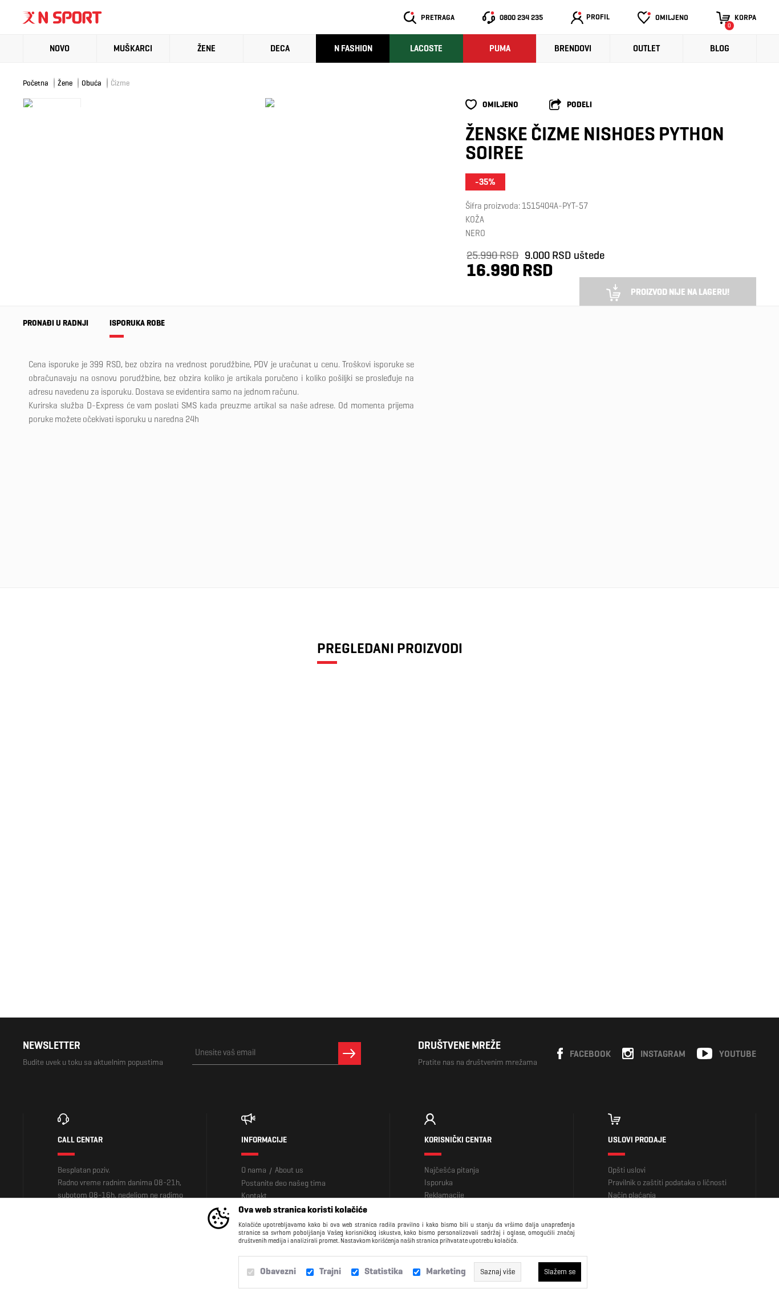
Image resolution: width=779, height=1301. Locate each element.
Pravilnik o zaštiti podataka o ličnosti (667, 1182)
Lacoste (426, 48)
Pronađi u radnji (55, 323)
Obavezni (278, 1271)
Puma (499, 48)
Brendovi (572, 48)
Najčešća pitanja (451, 1170)
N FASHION (353, 48)
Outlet (646, 48)
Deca (280, 48)
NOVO (60, 48)
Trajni (330, 1271)
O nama (253, 1170)
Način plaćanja (632, 1195)
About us (289, 1170)
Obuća (92, 83)
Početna (35, 83)
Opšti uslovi (627, 1170)
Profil (598, 17)
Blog (719, 48)
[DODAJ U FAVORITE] (86, 915)
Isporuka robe (137, 323)
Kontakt (254, 1196)
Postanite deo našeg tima (283, 1183)
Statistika (383, 1271)
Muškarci (132, 48)
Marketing (446, 1271)
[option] (270, 102)
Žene (206, 48)
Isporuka (438, 1182)
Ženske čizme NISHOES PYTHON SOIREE (110, 867)
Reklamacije (444, 1195)
